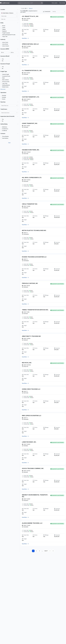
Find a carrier (54, 2)
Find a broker (62, 2)
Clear (9, 142)
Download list (47, 11)
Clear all (30, 8)
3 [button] (39, 550)
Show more (3, 89)
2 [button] (36, 550)
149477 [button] (46, 550)
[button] (27, 8)
